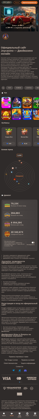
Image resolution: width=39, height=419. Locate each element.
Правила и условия (27, 360)
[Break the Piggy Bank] (6, 114)
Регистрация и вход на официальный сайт (15, 257)
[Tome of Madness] (16, 102)
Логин (17, 2)
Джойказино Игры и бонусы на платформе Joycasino (19, 258)
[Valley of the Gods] (16, 114)
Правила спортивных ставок (18, 356)
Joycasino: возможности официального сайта (16, 255)
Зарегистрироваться (29, 2)
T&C (11, 245)
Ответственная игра (10, 363)
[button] (19, 87)
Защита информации (28, 363)
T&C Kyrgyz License (11, 360)
